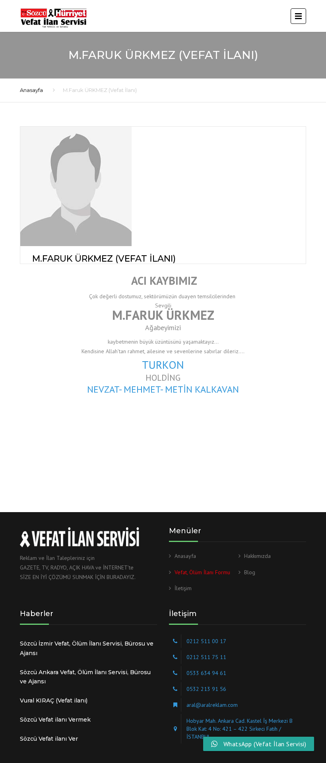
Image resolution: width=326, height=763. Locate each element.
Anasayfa (31, 90)
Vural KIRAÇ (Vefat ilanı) (53, 700)
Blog (249, 572)
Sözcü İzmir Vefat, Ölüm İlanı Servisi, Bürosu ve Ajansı (86, 648)
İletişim (183, 588)
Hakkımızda (257, 556)
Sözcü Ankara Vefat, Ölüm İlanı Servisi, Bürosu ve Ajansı (85, 677)
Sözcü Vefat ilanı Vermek (55, 719)
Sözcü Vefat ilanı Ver (49, 738)
